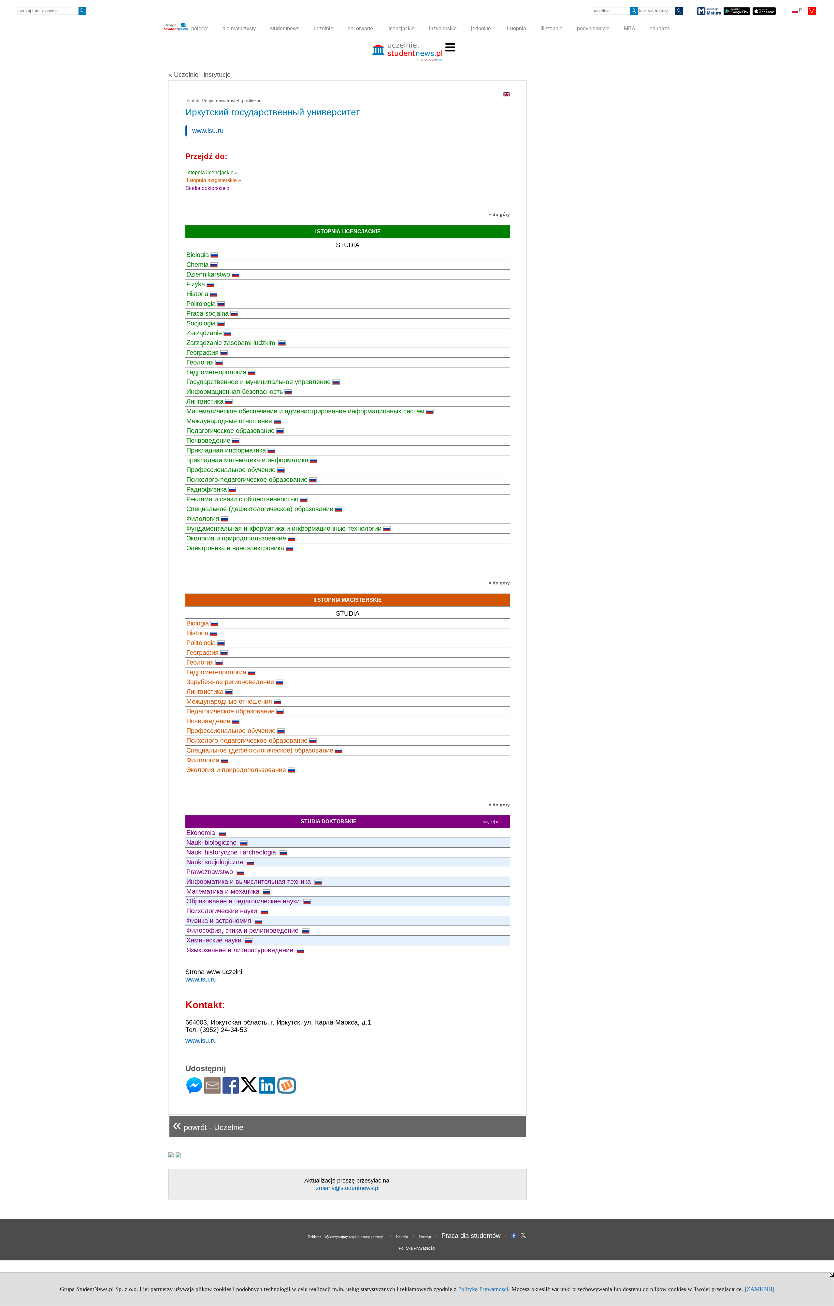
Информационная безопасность (234, 391)
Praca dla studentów (470, 1235)
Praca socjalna (207, 313)
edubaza (660, 28)
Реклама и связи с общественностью (242, 499)
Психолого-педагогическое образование (247, 479)
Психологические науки (222, 910)
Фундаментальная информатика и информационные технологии (283, 528)
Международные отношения (229, 420)
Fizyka (195, 284)
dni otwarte (360, 28)
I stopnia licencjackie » (211, 172)
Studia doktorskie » (207, 188)
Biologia (197, 254)
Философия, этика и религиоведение (243, 930)
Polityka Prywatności (417, 1248)
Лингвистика (204, 401)
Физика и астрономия (219, 920)
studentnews (284, 28)
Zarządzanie (204, 333)
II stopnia (515, 28)
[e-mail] (212, 1090)
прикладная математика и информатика (247, 460)
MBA (629, 28)
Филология (202, 518)
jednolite (481, 28)
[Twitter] (249, 1089)
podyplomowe (593, 28)
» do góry (499, 214)
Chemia (197, 264)
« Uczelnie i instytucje (199, 74)
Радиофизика (206, 489)
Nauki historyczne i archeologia (232, 852)
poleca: (199, 28)
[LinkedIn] (267, 1090)
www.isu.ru (207, 130)
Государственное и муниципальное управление (258, 381)
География (202, 352)
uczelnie (323, 28)
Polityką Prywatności (483, 1289)
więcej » (490, 822)
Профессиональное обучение (231, 469)
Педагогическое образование (230, 430)
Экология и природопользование (236, 538)
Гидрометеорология (216, 372)
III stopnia (551, 28)
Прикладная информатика (226, 450)
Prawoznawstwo (210, 871)
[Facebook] (231, 1090)
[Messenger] (194, 1090)
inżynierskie (443, 28)
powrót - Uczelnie (208, 1124)
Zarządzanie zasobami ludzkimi (231, 342)
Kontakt (402, 1237)
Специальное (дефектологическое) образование (259, 508)
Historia (197, 293)
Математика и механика (223, 891)
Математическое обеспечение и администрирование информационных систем (305, 411)
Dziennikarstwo (208, 274)
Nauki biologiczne (212, 842)
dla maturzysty (239, 28)
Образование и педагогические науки (244, 901)
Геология (200, 362)
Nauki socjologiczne (215, 862)
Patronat (425, 1237)
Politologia (201, 303)
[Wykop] (286, 1090)
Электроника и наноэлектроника (235, 548)
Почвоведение (208, 440)
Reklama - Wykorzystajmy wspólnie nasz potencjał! (347, 1237)
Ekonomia (201, 832)
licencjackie (401, 28)
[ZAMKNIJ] (759, 1289)
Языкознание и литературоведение (240, 950)
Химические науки (214, 940)
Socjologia (201, 323)
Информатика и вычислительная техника (249, 881)
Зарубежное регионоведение (230, 681)
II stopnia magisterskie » (213, 180)
